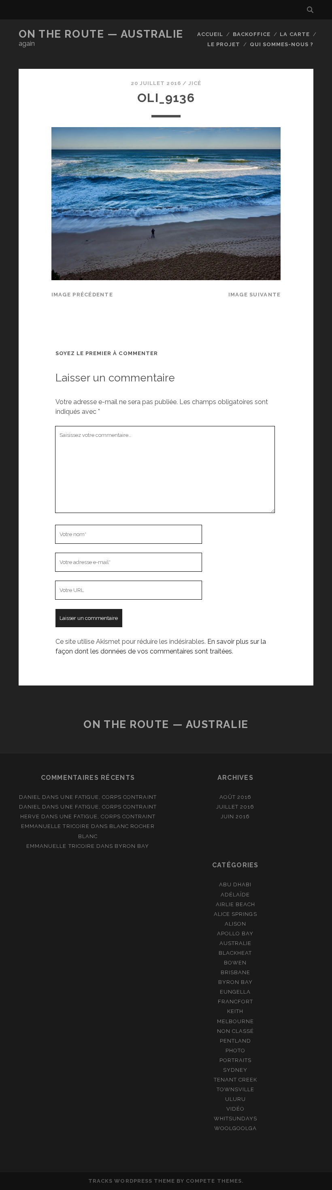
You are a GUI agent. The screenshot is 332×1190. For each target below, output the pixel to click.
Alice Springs (235, 914)
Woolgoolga (235, 1128)
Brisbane (235, 972)
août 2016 (235, 797)
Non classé (235, 1031)
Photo (235, 1050)
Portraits (235, 1060)
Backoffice (251, 34)
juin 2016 (235, 816)
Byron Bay (132, 846)
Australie (235, 943)
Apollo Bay (235, 933)
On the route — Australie (101, 34)
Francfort (235, 1001)
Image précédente (82, 295)
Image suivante (254, 295)
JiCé (194, 83)
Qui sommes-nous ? (282, 44)
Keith (235, 1011)
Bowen (235, 963)
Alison (235, 924)
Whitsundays (235, 1118)
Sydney (235, 1070)
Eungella (235, 992)
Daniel (29, 797)
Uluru (235, 1099)
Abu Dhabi (235, 884)
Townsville (235, 1089)
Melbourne (235, 1021)
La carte (294, 34)
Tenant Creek (236, 1080)
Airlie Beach (235, 904)
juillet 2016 (235, 807)
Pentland (235, 1041)
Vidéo (235, 1109)
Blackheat (235, 953)
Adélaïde (235, 895)
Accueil (210, 34)
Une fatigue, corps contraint (108, 797)
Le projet (223, 44)
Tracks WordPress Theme (131, 1181)
